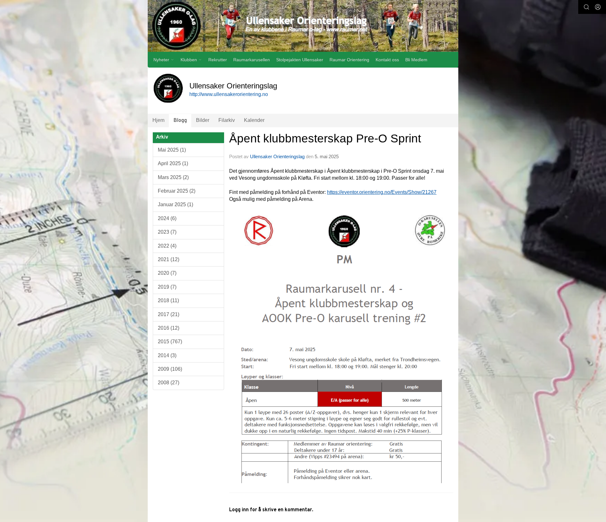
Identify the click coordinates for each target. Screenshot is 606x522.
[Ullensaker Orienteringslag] (303, 26)
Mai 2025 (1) (172, 150)
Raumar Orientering (349, 59)
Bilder (202, 120)
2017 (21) (168, 314)
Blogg (180, 120)
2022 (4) (167, 246)
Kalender (254, 120)
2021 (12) (168, 259)
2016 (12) (168, 328)
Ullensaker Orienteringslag (277, 156)
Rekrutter (217, 59)
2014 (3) (167, 355)
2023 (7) (167, 232)
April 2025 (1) (173, 163)
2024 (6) (167, 218)
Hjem (158, 120)
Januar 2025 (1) (175, 204)
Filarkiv (226, 120)
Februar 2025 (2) (176, 191)
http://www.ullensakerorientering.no (228, 94)
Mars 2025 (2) (173, 177)
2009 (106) (170, 369)
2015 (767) (170, 341)
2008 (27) (168, 382)
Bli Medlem (416, 59)
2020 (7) (167, 273)
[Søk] (586, 7)
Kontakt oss (387, 59)
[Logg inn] (597, 7)
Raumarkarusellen (251, 59)
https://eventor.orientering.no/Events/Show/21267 (382, 192)
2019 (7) (167, 287)
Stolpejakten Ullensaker (299, 59)
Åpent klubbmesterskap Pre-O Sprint (325, 138)
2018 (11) (168, 300)
